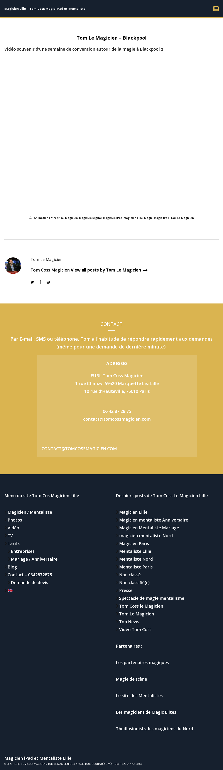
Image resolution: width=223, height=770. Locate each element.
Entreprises (22, 551)
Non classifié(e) (134, 582)
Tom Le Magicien (182, 218)
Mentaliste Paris (136, 567)
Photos (15, 520)
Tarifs (14, 543)
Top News (129, 622)
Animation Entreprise (49, 218)
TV (10, 535)
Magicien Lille (133, 218)
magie (148, 218)
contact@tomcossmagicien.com (117, 419)
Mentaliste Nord (136, 559)
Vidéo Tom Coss (135, 629)
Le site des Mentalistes (139, 695)
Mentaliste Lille (135, 551)
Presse (125, 590)
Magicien (71, 218)
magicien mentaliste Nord (146, 535)
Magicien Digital (90, 218)
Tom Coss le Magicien (141, 606)
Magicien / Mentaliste (30, 512)
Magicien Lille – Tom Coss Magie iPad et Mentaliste (45, 9)
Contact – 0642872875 (30, 575)
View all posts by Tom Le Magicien (106, 270)
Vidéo (13, 528)
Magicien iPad (112, 218)
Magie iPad (161, 218)
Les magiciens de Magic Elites (146, 712)
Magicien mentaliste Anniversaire (153, 520)
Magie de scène (131, 679)
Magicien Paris (134, 543)
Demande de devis (29, 582)
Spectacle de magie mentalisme (151, 598)
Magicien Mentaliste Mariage (149, 528)
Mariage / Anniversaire (34, 559)
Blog (12, 567)
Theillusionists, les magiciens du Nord (154, 729)
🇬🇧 (10, 590)
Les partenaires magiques (142, 662)
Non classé (130, 575)
